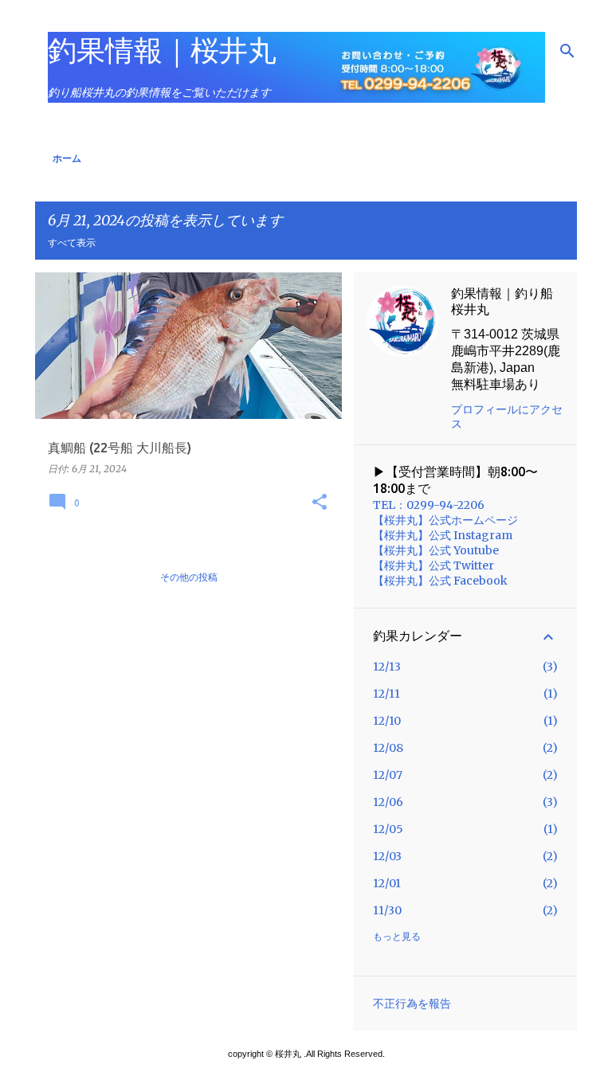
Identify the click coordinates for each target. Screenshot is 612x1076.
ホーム (67, 158)
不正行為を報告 (412, 1003)
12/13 (387, 666)
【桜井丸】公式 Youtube (436, 550)
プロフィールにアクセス (507, 416)
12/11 (386, 694)
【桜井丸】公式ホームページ (445, 520)
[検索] (567, 51)
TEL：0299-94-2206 (428, 505)
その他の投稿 (189, 577)
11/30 (387, 910)
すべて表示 (72, 242)
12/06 (388, 802)
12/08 (388, 748)
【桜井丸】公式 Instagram (442, 535)
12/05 (388, 829)
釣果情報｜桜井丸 (162, 49)
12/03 (387, 856)
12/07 (387, 775)
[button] (319, 502)
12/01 (387, 883)
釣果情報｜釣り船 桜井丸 (502, 301)
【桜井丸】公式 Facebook (440, 580)
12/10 (387, 721)
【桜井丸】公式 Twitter (433, 565)
